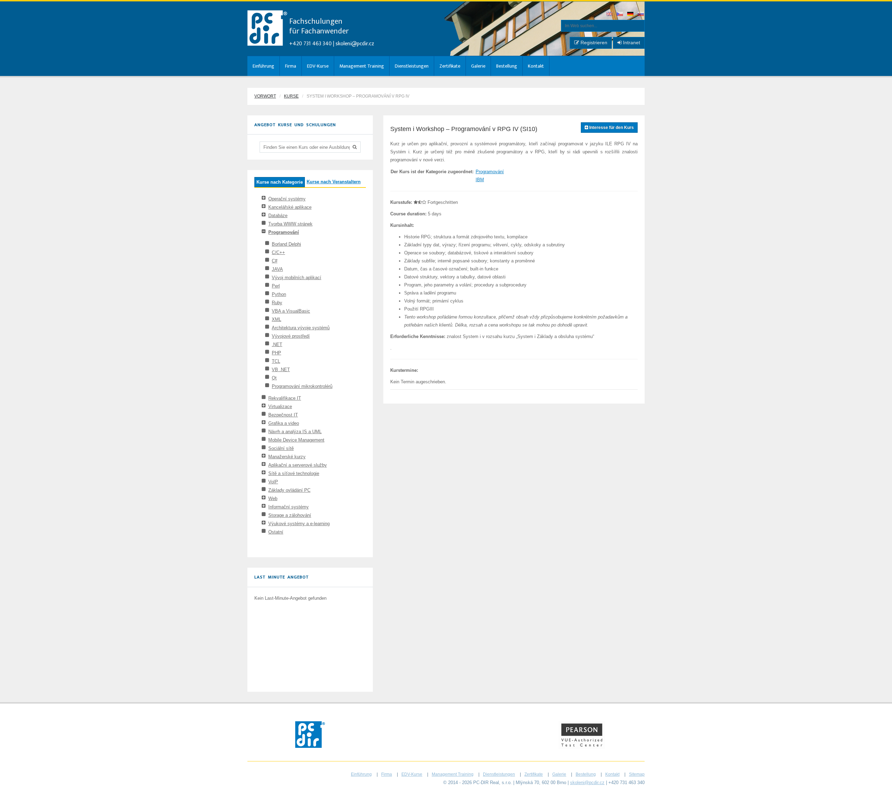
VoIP (273, 481)
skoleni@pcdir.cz (355, 43)
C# (274, 260)
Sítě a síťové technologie (293, 473)
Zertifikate (449, 66)
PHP (276, 352)
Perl (276, 286)
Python (279, 294)
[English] (609, 14)
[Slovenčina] (641, 14)
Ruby (277, 302)
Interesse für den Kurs (611, 127)
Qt (274, 378)
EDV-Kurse (318, 66)
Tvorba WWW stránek (290, 224)
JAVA (277, 269)
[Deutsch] (630, 14)
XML (276, 319)
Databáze (277, 215)
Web (272, 498)
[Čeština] (620, 14)
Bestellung (506, 66)
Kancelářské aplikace (290, 207)
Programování (283, 232)
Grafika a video (283, 423)
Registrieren (593, 42)
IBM (480, 179)
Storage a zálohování (289, 515)
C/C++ (278, 252)
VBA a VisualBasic (291, 311)
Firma (290, 66)
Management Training (361, 66)
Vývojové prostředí (291, 336)
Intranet (631, 42)
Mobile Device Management (296, 440)
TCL (276, 361)
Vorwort (265, 96)
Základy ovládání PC (289, 490)
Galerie (478, 66)
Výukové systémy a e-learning (299, 523)
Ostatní (275, 532)
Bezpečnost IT (283, 414)
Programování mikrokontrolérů (302, 386)
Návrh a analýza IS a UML (295, 431)
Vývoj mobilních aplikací (296, 277)
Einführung (263, 66)
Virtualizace (280, 406)
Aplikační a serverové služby (297, 465)
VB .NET (281, 369)
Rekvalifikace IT (284, 398)
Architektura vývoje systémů (301, 327)
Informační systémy (288, 506)
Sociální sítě (281, 448)
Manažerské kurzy (287, 456)
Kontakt (536, 66)
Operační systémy (287, 198)
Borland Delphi (286, 244)
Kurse (291, 96)
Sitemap (637, 774)
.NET (277, 344)
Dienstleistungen (412, 66)
